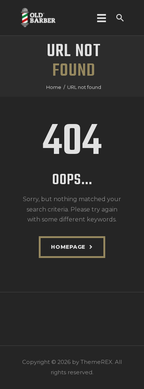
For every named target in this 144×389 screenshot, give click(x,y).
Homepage (68, 247)
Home (53, 87)
